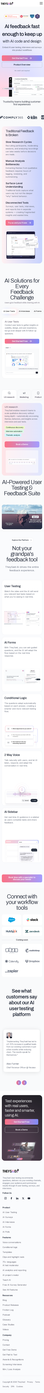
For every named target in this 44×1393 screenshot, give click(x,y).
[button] (41, 3)
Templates (7, 1252)
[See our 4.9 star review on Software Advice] (37, 16)
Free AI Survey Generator (15, 1285)
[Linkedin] (17, 1198)
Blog (5, 1300)
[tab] (9, 311)
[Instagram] (5, 1198)
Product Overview (22, 65)
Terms (37, 1382)
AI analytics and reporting (14, 1270)
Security (6, 1386)
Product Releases (11, 1305)
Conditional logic (10, 1247)
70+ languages (9, 1262)
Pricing (6, 1340)
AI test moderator (11, 1265)
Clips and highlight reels (13, 1257)
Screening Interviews (12, 1364)
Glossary (7, 1319)
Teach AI (7, 1280)
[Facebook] (11, 1198)
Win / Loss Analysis (11, 1369)
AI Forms (7, 1227)
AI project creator (11, 1275)
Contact (6, 1345)
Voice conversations (12, 1242)
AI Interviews (9, 1222)
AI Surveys (8, 1217)
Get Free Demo (10, 1350)
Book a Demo (22, 444)
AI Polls (6, 1232)
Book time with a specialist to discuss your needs (22, 878)
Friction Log (8, 1310)
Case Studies (8, 1324)
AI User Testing (10, 1212)
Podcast (6, 1315)
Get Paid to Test (10, 1354)
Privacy (30, 1382)
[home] (7, 3)
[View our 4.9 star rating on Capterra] (32, 16)
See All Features (10, 1290)
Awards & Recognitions (13, 1359)
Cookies (19, 1386)
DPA (12, 1386)
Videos (6, 1329)
